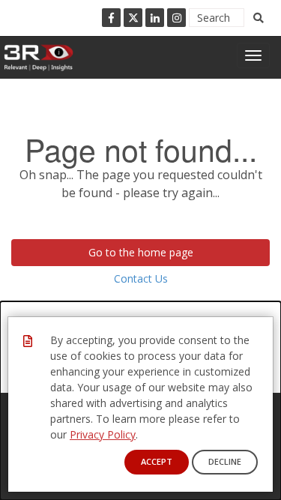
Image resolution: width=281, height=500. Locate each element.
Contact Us (141, 278)
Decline (224, 461)
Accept (156, 461)
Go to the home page (140, 252)
